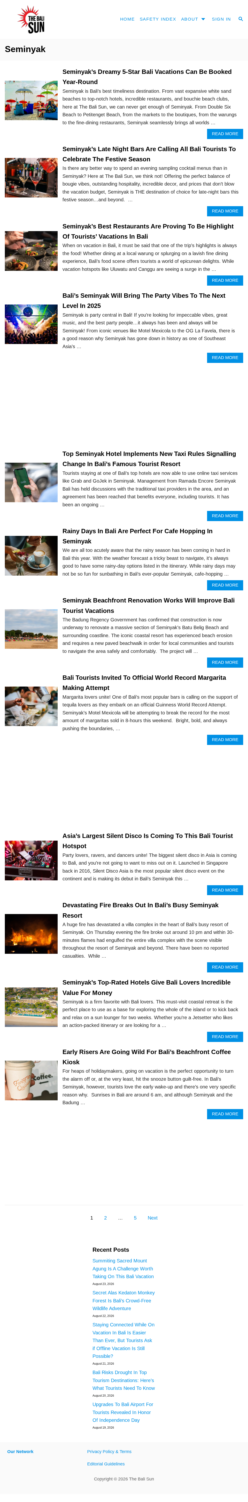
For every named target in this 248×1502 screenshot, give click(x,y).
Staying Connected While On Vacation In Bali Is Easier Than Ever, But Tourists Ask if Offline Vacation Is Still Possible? (124, 1340)
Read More (227, 135)
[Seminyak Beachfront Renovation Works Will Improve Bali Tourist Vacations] (31, 631)
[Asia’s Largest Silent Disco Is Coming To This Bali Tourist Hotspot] (31, 863)
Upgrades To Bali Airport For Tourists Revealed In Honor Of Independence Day (123, 1412)
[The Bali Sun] (37, 19)
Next (153, 1217)
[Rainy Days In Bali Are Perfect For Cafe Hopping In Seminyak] (31, 558)
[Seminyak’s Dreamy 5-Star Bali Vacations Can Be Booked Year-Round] (31, 103)
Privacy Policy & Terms (109, 1451)
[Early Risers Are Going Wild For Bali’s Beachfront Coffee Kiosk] (31, 1083)
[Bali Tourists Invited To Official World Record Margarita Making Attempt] (31, 709)
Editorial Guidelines (106, 1464)
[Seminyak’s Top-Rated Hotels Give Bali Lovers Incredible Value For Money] (31, 1009)
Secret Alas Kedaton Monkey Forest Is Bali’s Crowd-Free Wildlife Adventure (124, 1300)
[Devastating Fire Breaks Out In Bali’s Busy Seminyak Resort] (31, 936)
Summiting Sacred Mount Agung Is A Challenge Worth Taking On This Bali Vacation (123, 1268)
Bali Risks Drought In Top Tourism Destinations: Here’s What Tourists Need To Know (124, 1380)
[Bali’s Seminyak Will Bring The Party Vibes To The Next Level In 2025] (31, 327)
